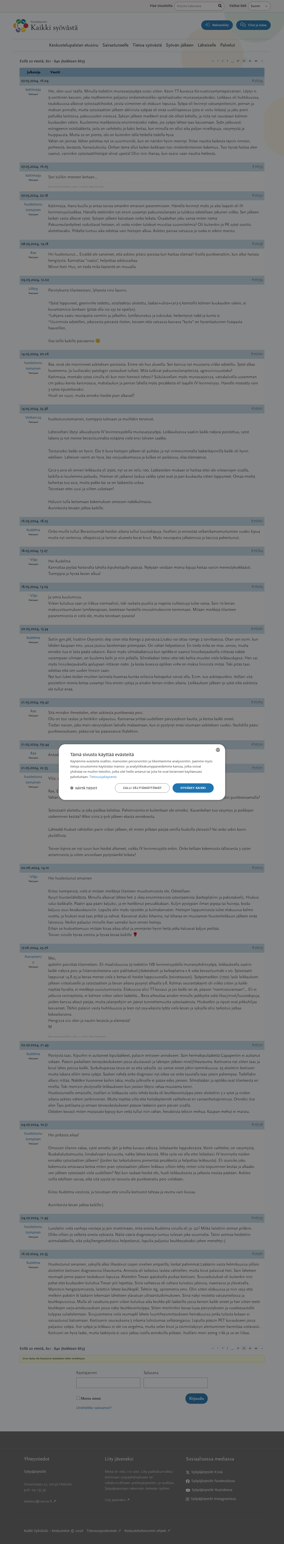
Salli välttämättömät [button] (142, 788)
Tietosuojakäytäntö (103, 776)
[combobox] (218, 750)
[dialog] (142, 772)
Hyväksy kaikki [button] (193, 788)
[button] (83, 788)
